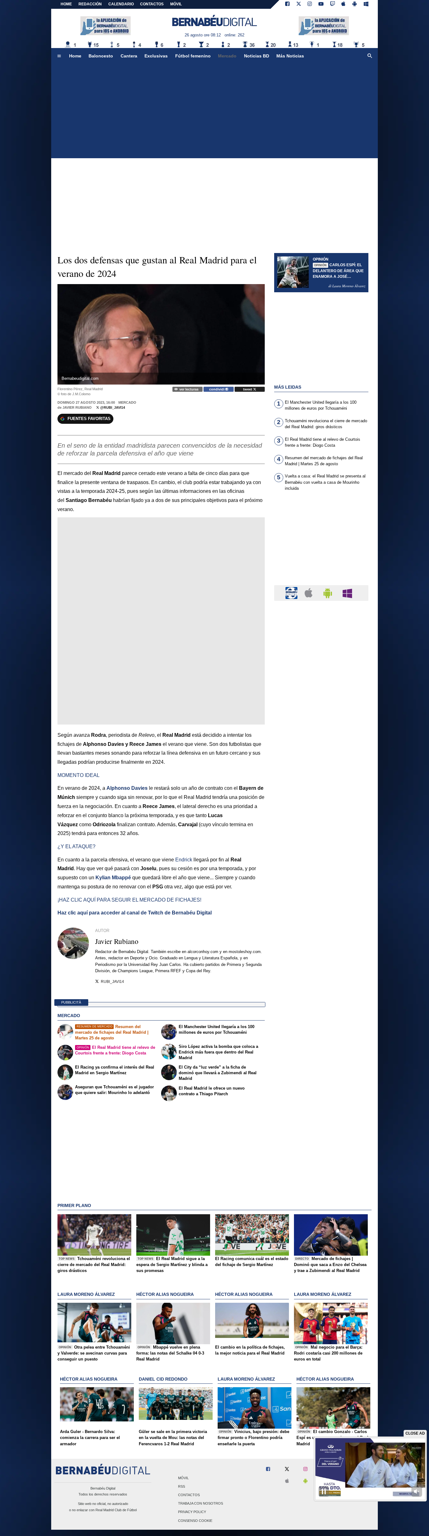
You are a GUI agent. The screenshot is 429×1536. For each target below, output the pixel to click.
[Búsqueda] (370, 56)
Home (66, 4)
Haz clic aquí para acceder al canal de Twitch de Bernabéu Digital (134, 912)
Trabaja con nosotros (200, 1504)
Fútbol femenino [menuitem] (193, 55)
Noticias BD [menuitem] (256, 55)
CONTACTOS (152, 4)
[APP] (292, 592)
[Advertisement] (214, 111)
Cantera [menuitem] (129, 55)
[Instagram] (310, 4)
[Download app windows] (366, 4)
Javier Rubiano (77, 407)
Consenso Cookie (195, 1521)
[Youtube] (321, 4)
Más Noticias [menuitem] (290, 55)
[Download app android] (354, 4)
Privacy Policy (192, 1512)
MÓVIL (176, 4)
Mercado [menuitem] (227, 55)
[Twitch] (332, 4)
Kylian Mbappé (113, 877)
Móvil (183, 1478)
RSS (181, 1486)
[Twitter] (298, 4)
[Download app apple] (344, 4)
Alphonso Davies (127, 788)
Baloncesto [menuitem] (101, 55)
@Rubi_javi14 (112, 407)
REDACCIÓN (90, 4)
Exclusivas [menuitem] (156, 55)
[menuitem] (59, 56)
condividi (217, 389)
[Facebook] (287, 4)
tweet (248, 389)
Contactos (189, 1495)
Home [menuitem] (75, 55)
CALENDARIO (121, 4)
